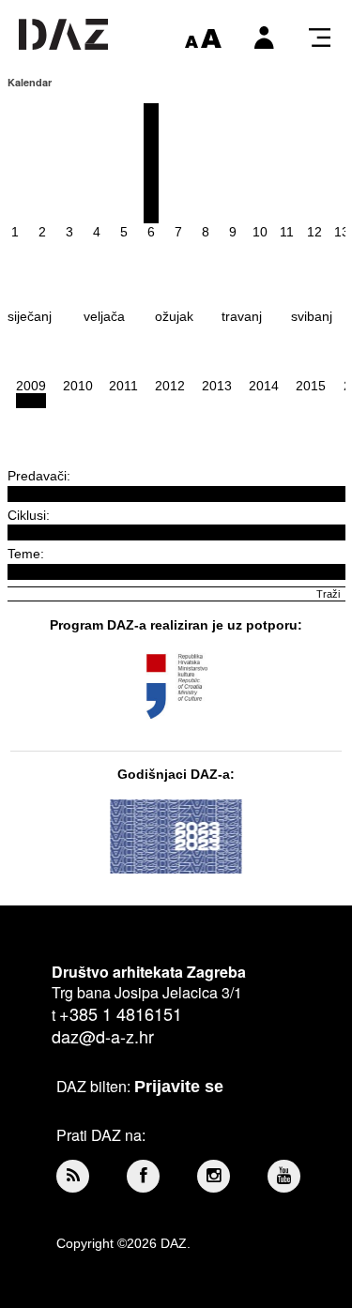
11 (287, 231)
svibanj (311, 316)
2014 (264, 385)
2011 (123, 385)
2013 (217, 385)
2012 (170, 385)
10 (260, 231)
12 (314, 231)
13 (341, 231)
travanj (242, 316)
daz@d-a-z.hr (103, 1036)
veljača (104, 316)
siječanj (30, 316)
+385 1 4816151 (120, 1013)
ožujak (174, 316)
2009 (31, 385)
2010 (78, 385)
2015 (311, 385)
